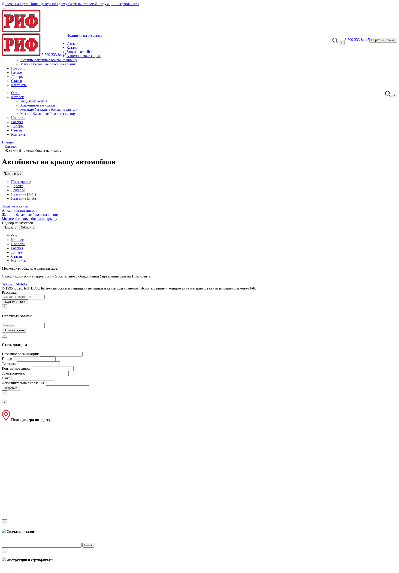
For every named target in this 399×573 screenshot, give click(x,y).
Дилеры (17, 77)
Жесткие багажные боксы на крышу (48, 60)
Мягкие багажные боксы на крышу (48, 64)
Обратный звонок (383, 40)
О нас (71, 43)
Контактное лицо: (16, 368)
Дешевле (18, 190)
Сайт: (6, 378)
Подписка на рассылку (84, 35)
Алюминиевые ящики (83, 56)
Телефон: (9, 364)
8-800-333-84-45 (54, 55)
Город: (7, 359)
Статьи (16, 81)
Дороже (17, 186)
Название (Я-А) (23, 198)
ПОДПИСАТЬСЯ (15, 302)
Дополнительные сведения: (23, 383)
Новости (18, 68)
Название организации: (20, 354)
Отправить (11, 388)
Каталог (72, 47)
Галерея (17, 72)
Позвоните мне (14, 330)
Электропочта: (13, 373)
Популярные (12, 173)
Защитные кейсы (79, 52)
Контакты (19, 85)
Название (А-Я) (23, 194)
